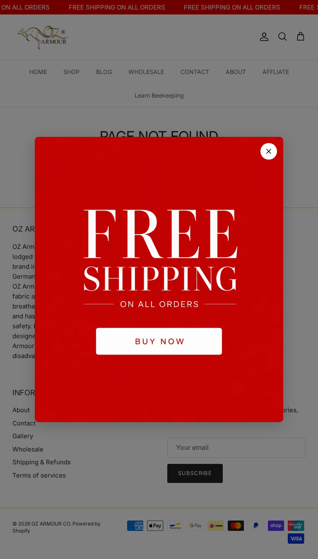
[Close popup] (268, 151)
